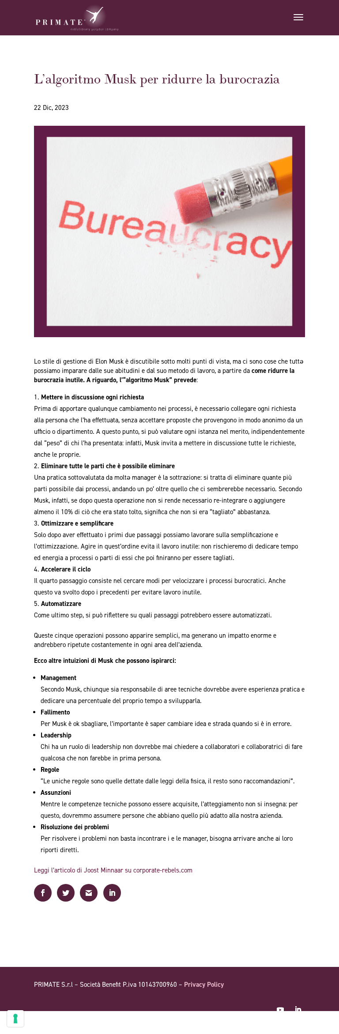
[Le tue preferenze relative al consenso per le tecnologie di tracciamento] (15, 1018)
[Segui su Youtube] (280, 1010)
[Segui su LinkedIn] (298, 1010)
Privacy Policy (204, 984)
